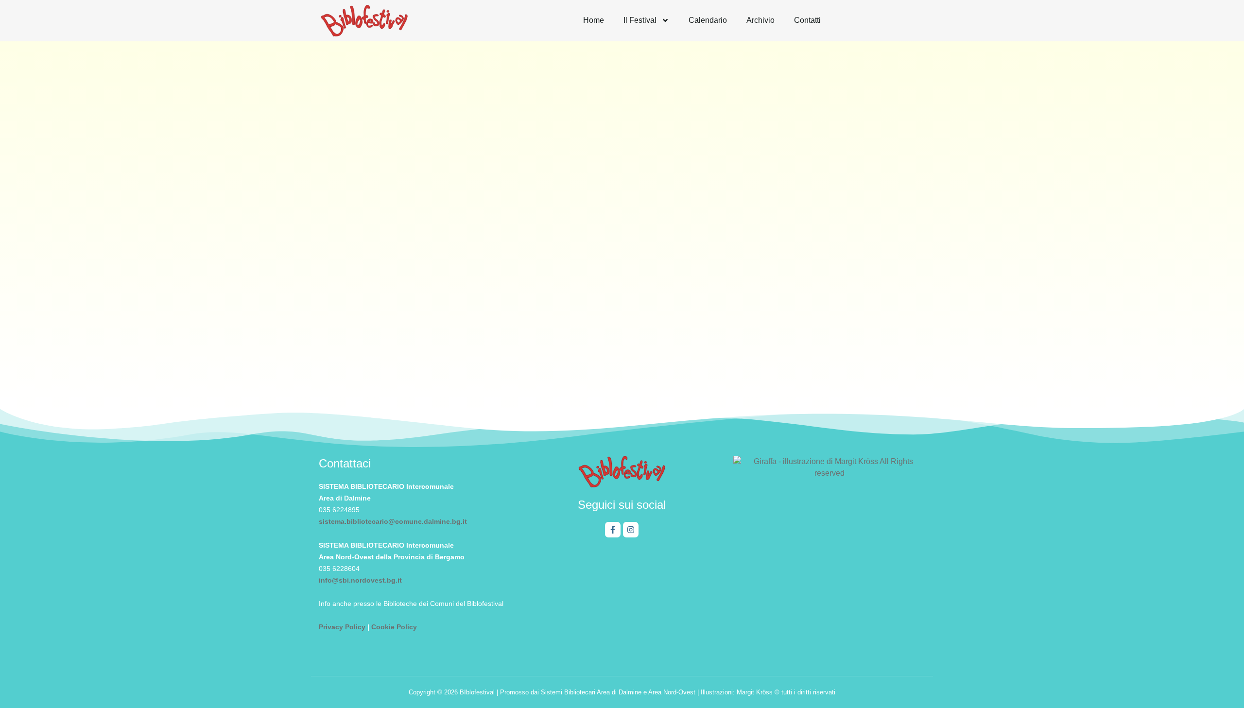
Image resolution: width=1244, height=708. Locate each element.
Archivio (760, 20)
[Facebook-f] (613, 529)
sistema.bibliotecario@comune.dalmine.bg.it (393, 521)
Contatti (807, 20)
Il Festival (640, 20)
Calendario (708, 20)
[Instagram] (631, 529)
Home (593, 20)
